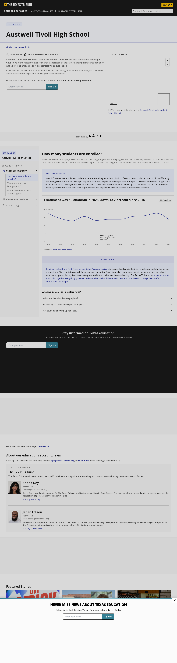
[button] (88, 331)
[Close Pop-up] (174, 600)
